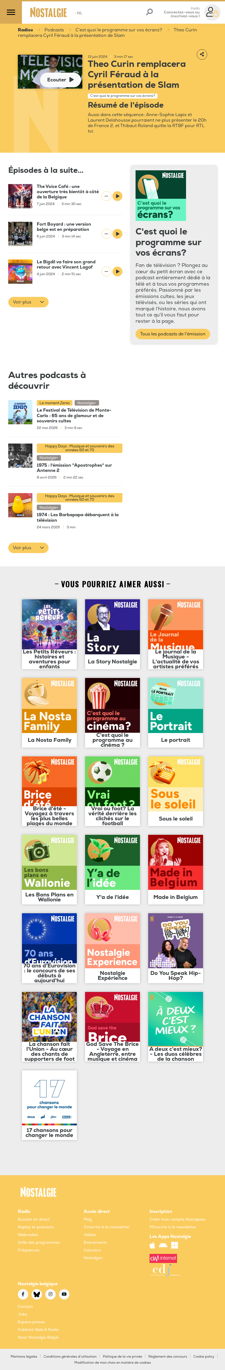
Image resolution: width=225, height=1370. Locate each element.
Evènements (95, 1242)
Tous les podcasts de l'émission (173, 334)
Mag (88, 1219)
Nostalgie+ (93, 1258)
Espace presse (31, 1322)
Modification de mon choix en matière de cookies (112, 1363)
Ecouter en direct (34, 1219)
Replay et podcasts (36, 1227)
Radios (25, 30)
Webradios (28, 1234)
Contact (25, 1306)
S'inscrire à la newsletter (107, 1227)
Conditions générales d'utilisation (70, 1357)
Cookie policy (203, 1357)
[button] (28, 302)
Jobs (22, 1314)
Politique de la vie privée (122, 1357)
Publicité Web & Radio (38, 1329)
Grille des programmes (39, 1242)
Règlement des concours (167, 1357)
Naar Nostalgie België (38, 1337)
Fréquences (29, 1250)
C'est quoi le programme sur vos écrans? (118, 30)
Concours (92, 1250)
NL (78, 13)
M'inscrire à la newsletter (173, 1227)
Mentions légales (24, 1357)
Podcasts (54, 30)
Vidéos (90, 1234)
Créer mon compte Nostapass (178, 1219)
